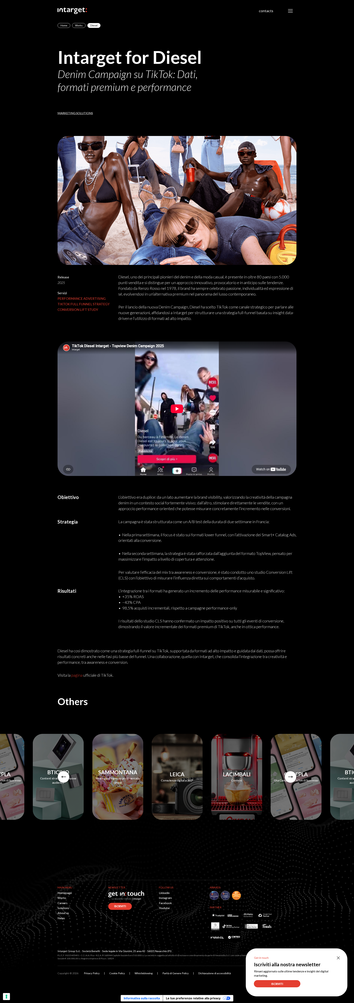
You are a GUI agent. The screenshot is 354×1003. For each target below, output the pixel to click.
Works (79, 25)
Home (63, 25)
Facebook (165, 903)
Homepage (65, 893)
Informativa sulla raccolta (142, 998)
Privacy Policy (92, 973)
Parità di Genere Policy (175, 973)
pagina (76, 675)
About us (63, 913)
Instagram (165, 898)
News (61, 918)
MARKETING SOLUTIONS (75, 113)
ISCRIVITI (120, 906)
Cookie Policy (117, 973)
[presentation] (64, 777)
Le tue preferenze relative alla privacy (193, 998)
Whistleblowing (144, 973)
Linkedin (164, 893)
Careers (62, 903)
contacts (266, 10)
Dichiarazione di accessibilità (214, 973)
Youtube (164, 908)
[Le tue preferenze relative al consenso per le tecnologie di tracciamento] (6, 996)
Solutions (63, 908)
